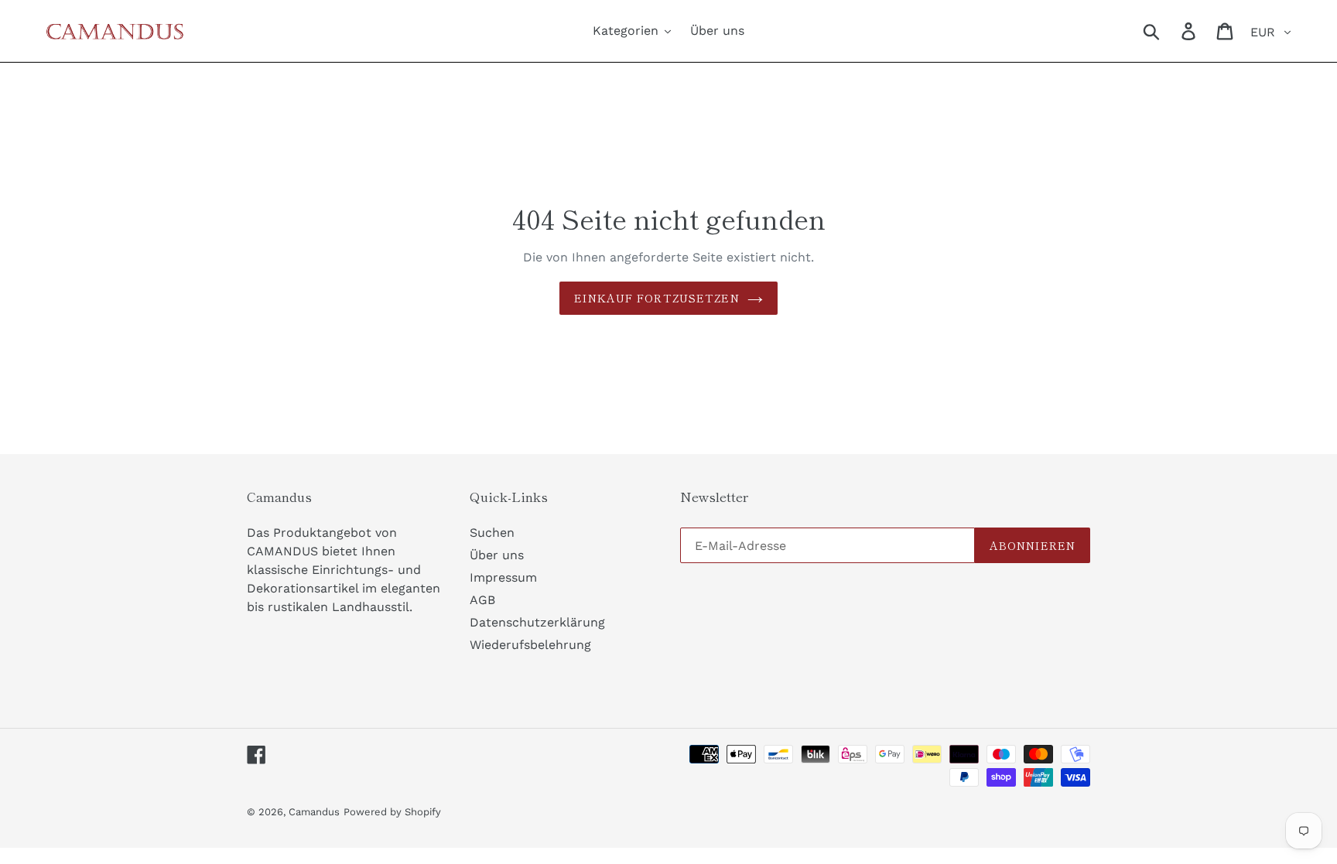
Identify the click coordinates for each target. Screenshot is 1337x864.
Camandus (314, 812)
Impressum (503, 577)
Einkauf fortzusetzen (656, 298)
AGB (482, 600)
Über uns (497, 555)
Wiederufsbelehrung (530, 644)
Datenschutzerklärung (537, 622)
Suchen (492, 532)
